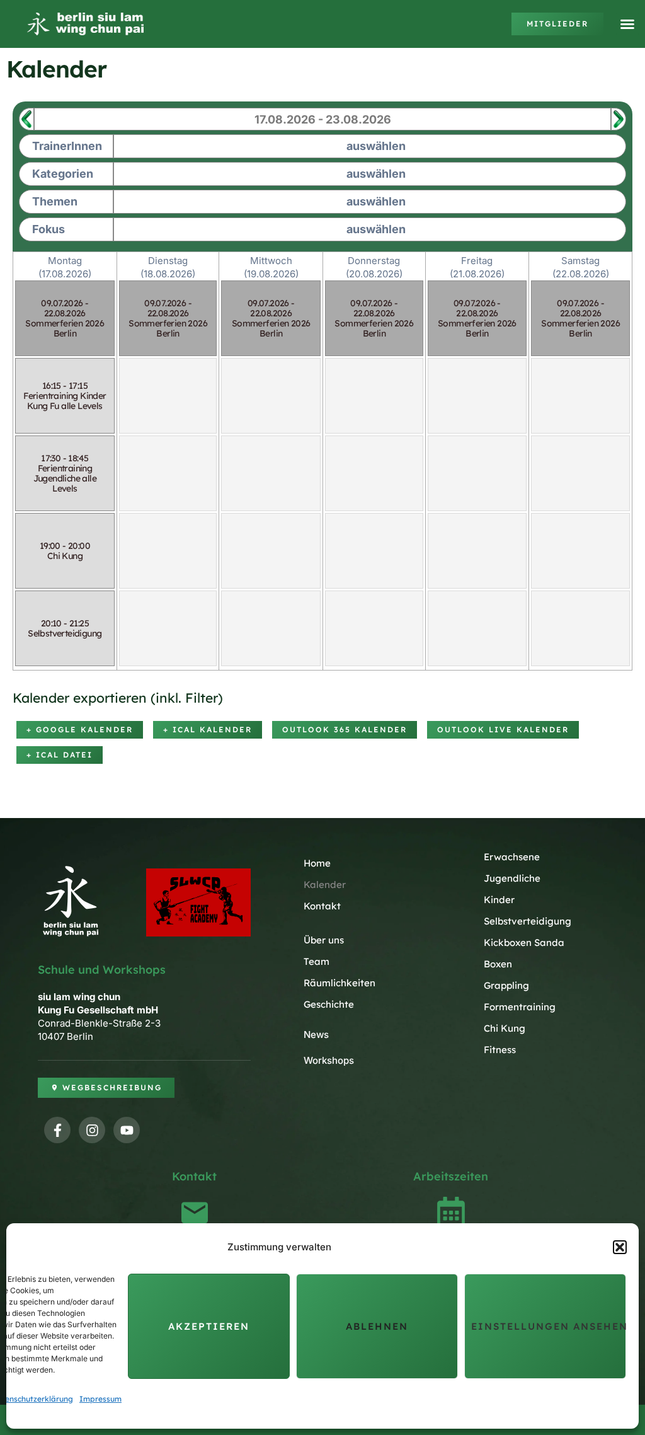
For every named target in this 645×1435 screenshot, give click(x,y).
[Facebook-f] (57, 1130)
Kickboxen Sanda (524, 942)
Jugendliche (512, 878)
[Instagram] (92, 1130)
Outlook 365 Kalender (344, 729)
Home (317, 863)
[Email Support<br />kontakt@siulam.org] (194, 1212)
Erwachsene (512, 857)
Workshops (329, 1060)
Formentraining (520, 1007)
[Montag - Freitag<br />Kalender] (451, 1212)
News (316, 1034)
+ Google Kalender (79, 729)
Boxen (498, 964)
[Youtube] (126, 1130)
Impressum (100, 1398)
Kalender (325, 884)
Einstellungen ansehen (548, 1326)
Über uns (324, 940)
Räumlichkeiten (339, 983)
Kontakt (322, 906)
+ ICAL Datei (59, 754)
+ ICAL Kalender (207, 729)
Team (316, 961)
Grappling (506, 985)
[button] (620, 1247)
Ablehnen (377, 1326)
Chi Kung (504, 1028)
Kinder (499, 900)
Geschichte (329, 1004)
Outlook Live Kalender (503, 729)
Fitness (500, 1050)
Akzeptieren (208, 1326)
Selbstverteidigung (527, 921)
